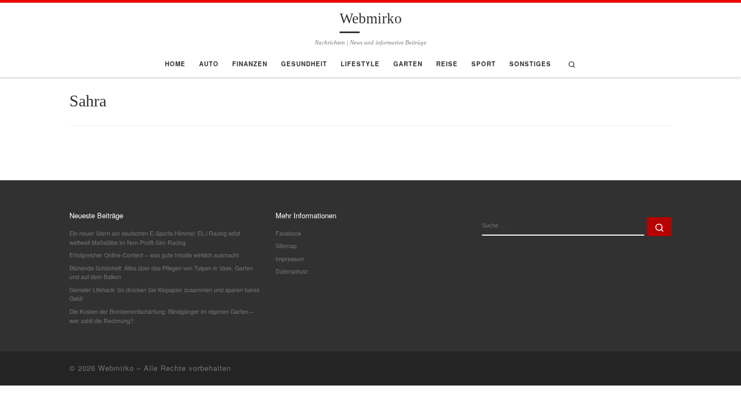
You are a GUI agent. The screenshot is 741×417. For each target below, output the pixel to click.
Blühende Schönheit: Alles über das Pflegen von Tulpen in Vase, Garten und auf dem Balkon (161, 272)
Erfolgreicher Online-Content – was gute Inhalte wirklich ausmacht (154, 255)
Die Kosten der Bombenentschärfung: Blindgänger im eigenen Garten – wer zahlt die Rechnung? (161, 316)
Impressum (290, 259)
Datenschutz (292, 271)
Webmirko (116, 368)
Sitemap (286, 246)
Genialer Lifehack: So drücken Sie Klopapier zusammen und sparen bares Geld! (164, 294)
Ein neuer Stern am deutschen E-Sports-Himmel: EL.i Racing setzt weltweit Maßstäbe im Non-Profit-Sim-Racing (154, 238)
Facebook (288, 233)
